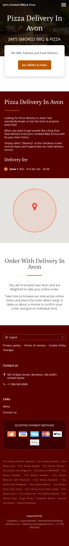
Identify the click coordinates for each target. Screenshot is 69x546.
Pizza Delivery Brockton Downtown (19, 461)
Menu (6, 406)
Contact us (10, 412)
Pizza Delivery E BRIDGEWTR (46, 470)
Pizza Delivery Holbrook (53, 466)
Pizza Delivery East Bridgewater (17, 470)
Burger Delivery (27, 498)
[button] (63, 4)
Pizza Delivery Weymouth (45, 479)
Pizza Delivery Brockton (48, 461)
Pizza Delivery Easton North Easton (42, 489)
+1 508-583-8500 (17, 384)
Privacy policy (12, 345)
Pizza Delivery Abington (29, 466)
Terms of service (34, 345)
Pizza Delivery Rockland (48, 493)
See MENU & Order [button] (34, 65)
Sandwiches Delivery (46, 498)
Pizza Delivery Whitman (40, 484)
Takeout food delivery (26, 503)
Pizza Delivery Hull (27, 493)
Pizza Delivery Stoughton (36, 475)
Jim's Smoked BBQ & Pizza (19, 4)
